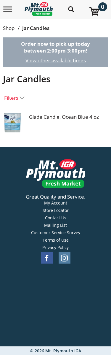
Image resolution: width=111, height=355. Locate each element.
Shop (9, 28)
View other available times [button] (55, 60)
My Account (55, 203)
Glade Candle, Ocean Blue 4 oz (64, 116)
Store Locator (56, 210)
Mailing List (55, 225)
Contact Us (55, 217)
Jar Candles (35, 28)
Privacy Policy (55, 247)
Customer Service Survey (55, 232)
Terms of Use (56, 240)
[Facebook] (47, 258)
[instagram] (64, 258)
